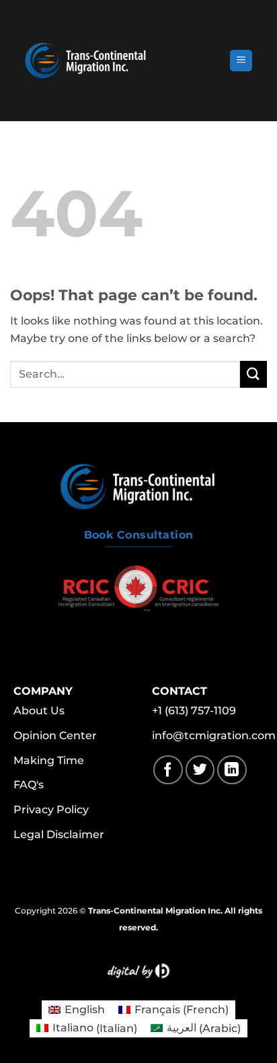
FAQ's (28, 784)
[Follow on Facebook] (167, 769)
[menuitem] (77, 1009)
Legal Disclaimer (58, 834)
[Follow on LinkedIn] (231, 769)
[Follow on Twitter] (200, 769)
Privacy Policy (51, 809)
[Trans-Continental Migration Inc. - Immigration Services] (120, 60)
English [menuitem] (85, 1009)
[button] (241, 61)
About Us (39, 710)
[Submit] (253, 374)
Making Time (48, 760)
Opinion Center (55, 735)
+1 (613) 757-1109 (194, 710)
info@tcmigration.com (214, 735)
